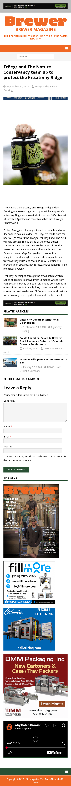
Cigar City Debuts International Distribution (39, 321)
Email (6, 436)
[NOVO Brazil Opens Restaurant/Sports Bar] (10, 362)
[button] (66, 48)
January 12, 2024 (32, 367)
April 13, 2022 (30, 348)
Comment (9, 400)
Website (7, 446)
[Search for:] (35, 56)
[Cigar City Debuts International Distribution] (10, 322)
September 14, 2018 (34, 327)
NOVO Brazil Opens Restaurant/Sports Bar (43, 361)
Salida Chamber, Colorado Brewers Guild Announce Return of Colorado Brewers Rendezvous (41, 341)
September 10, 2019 (18, 86)
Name (7, 426)
